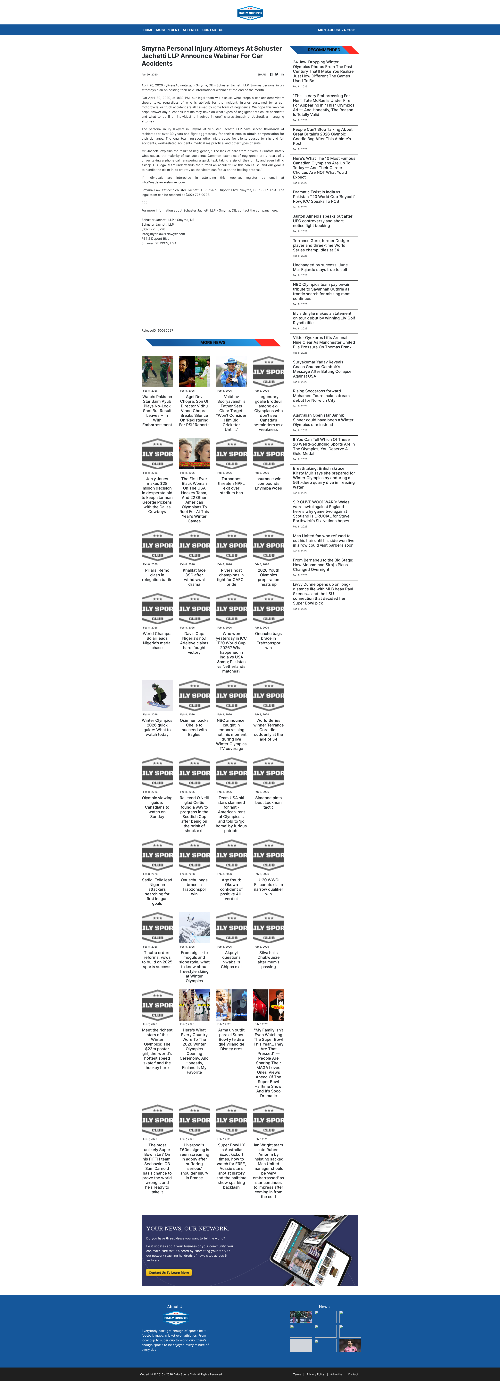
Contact (353, 1374)
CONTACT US (212, 30)
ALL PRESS (191, 30)
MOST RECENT (167, 30)
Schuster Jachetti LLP (190, 190)
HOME (148, 30)
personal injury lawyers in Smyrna (175, 129)
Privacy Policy (316, 1374)
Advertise (336, 1374)
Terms (297, 1374)
